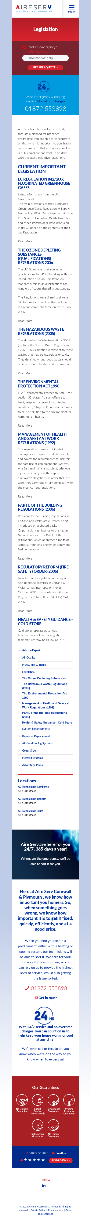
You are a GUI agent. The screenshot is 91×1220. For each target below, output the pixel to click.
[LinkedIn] (44, 1186)
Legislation (28, 672)
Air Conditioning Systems (37, 743)
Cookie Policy (38, 1210)
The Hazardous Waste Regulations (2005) (44, 686)
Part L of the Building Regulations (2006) (44, 715)
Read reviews (60, 1160)
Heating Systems (32, 757)
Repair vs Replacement (36, 736)
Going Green (29, 750)
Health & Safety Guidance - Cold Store (47, 722)
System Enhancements (36, 728)
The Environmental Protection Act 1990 (44, 695)
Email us (60, 1153)
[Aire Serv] (34, 8)
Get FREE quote (44, 67)
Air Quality (28, 657)
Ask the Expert (31, 650)
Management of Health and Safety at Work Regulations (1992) (45, 705)
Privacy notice (55, 1210)
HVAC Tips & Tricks (34, 664)
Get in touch (48, 998)
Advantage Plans (32, 765)
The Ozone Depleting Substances (44, 678)
